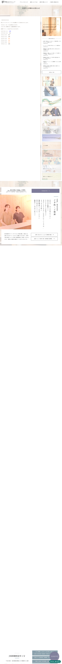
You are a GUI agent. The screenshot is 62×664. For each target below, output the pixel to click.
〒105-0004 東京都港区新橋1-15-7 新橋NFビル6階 (17, 661)
